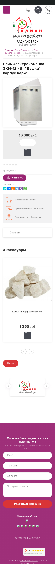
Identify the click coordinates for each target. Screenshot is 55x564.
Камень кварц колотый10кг (27, 311)
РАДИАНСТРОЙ (27, 41)
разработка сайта (28, 560)
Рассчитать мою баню (27, 504)
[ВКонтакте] (9, 188)
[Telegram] (17, 188)
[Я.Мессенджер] (4, 188)
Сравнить (17, 177)
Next (31, 351)
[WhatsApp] (25, 188)
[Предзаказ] (27, 152)
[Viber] (21, 188)
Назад (10, 363)
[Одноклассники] (13, 188)
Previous (23, 351)
